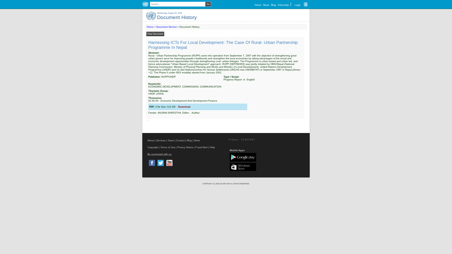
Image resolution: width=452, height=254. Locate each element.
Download (184, 106)
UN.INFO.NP (225, 184)
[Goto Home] (145, 6)
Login (298, 5)
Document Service (166, 26)
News (266, 5)
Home (258, 5)
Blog (273, 5)
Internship (283, 5)
